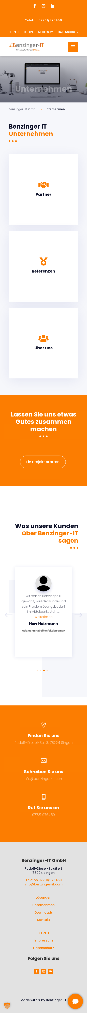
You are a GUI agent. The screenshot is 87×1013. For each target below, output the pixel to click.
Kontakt (43, 919)
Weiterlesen (43, 617)
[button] (78, 615)
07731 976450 (43, 814)
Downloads (43, 912)
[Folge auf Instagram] (43, 6)
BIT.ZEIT (44, 933)
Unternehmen (43, 905)
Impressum (43, 940)
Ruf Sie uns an (43, 808)
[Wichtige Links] (75, 1001)
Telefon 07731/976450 (43, 880)
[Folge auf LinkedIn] (52, 6)
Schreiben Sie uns (43, 772)
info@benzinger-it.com (43, 778)
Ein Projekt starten (42, 461)
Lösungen (43, 897)
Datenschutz (43, 948)
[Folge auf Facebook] (34, 6)
